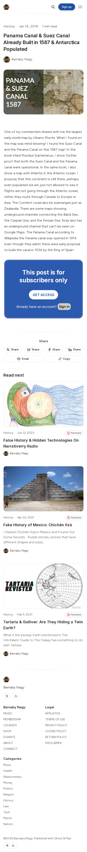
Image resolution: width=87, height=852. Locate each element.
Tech (6, 812)
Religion (8, 794)
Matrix (7, 818)
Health (7, 771)
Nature (8, 824)
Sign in (64, 306)
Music (7, 765)
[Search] (53, 7)
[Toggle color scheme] (10, 845)
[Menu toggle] (80, 7)
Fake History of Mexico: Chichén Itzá (37, 525)
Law (6, 806)
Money (7, 782)
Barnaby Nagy (23, 838)
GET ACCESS (43, 295)
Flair (68, 838)
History (9, 26)
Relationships (12, 777)
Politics (8, 788)
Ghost (58, 838)
